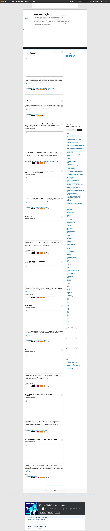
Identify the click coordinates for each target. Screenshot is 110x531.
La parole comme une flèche (72, 165)
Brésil (68, 216)
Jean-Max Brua (70, 164)
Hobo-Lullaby (69, 361)
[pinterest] (75, 1)
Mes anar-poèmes (70, 213)
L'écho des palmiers (71, 167)
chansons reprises (70, 266)
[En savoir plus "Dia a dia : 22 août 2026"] (70, 337)
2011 (68, 318)
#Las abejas (56, 161)
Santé (68, 229)
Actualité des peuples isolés (72, 135)
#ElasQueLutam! (70, 157)
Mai (69, 290)
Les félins (69, 170)
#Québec (44, 88)
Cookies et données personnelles (86, 495)
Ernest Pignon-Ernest (71, 159)
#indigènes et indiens (38, 88)
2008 (68, 322)
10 (60, 485)
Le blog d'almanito (70, 369)
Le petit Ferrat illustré (71, 168)
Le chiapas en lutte (71, 245)
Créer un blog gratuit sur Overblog (33, 495)
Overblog (63, 490)
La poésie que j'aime (71, 253)
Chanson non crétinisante (72, 257)
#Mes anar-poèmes (32, 384)
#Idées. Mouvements (33, 476)
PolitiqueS (69, 277)
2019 (68, 306)
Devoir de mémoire (71, 237)
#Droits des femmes (50, 88)
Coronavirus (69, 242)
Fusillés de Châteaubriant (32, 217)
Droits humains (70, 228)
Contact (33, 48)
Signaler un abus (53, 495)
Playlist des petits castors (72, 193)
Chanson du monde (71, 231)
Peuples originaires (71, 210)
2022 (68, 302)
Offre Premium (76, 495)
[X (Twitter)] (73, 1)
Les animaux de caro (71, 273)
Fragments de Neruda (71, 161)
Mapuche (69, 239)
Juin (69, 289)
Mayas (68, 269)
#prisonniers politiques (33, 207)
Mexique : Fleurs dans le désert (73, 180)
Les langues (69, 279)
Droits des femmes (70, 251)
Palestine (69, 232)
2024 (68, 299)
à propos (58, 512)
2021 (68, 304)
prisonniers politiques (71, 234)
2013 (68, 315)
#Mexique (36, 161)
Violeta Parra (69, 202)
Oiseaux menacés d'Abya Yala (73, 183)
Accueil (28, 48)
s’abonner (44, 512)
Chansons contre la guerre (72, 142)
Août (69, 286)
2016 (68, 311)
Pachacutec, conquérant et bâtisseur (35, 261)
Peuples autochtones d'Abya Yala (73, 187)
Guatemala (69, 247)
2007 (68, 324)
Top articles (43, 495)
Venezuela (69, 255)
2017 (68, 309)
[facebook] (70, 1)
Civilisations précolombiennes (73, 270)
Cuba (68, 267)
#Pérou (36, 296)
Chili (68, 224)
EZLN (68, 271)
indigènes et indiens (71, 222)
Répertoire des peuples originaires (74, 194)
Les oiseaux (69, 219)
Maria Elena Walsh (70, 177)
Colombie (69, 225)
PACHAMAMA (69, 238)
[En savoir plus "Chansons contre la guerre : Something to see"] (80, 337)
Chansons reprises (70, 143)
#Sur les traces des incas (42, 296)
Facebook (67, 56)
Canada (68, 235)
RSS (74, 56)
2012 (68, 317)
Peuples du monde (71, 189)
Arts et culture (70, 248)
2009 (68, 321)
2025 (68, 298)
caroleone (17, 495)
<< (47, 485)
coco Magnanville (41, 14)
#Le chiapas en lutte (50, 161)
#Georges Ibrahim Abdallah (43, 207)
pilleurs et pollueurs (71, 212)
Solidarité (69, 254)
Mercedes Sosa (70, 178)
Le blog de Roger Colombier (72, 362)
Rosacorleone (70, 367)
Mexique (68, 215)
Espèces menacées (71, 244)
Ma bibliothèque (70, 175)
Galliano (68, 162)
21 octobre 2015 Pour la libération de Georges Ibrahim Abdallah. (39, 394)
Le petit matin (29, 100)
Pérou (68, 218)
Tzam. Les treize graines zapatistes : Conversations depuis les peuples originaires (74, 198)
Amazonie (69, 280)
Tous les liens (70, 368)
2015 (68, 312)
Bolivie (68, 263)
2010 (68, 320)
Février (69, 295)
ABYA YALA (69, 209)
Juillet (69, 288)
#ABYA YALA (31, 88)
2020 (68, 305)
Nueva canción (70, 181)
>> (62, 485)
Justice (68, 274)
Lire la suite (27, 83)
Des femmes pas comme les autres (74, 258)
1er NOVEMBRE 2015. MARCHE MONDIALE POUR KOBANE (41, 440)
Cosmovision (69, 241)
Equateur (69, 261)
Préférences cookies (96, 495)
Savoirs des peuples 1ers (72, 221)
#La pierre (38, 384)
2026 (68, 285)
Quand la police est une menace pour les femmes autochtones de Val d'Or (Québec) (42, 52)
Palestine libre (70, 276)
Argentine (69, 226)
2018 (68, 308)
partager (51, 512)
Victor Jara (69, 200)
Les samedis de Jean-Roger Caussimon (75, 174)
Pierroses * (28, 350)
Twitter (70, 56)
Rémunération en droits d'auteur (66, 495)
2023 (68, 301)
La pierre (69, 264)
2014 (68, 314)
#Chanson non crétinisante (34, 114)
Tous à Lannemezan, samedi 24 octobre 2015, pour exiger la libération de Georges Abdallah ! (41, 171)
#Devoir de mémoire (33, 251)
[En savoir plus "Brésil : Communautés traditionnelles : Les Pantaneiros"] (80, 346)
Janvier (69, 296)
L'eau (68, 260)
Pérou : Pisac (28, 305)
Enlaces (68, 158)
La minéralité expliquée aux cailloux (74, 364)
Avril (69, 292)
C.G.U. (59, 495)
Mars (69, 293)
